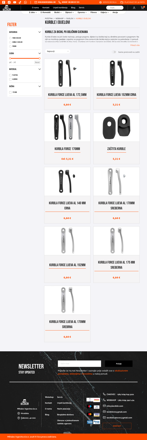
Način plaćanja (63, 409)
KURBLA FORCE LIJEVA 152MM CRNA (116, 95)
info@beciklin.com (115, 406)
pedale (62, 39)
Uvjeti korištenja (60, 8)
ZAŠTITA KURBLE (116, 149)
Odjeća (104, 12)
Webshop (59, 18)
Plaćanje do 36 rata (134, 2)
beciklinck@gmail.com (117, 412)
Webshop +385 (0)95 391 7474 (70, 2)
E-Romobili (46, 12)
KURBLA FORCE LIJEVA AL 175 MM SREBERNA (116, 265)
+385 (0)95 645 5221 (125, 394)
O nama (35, 8)
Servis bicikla (109, 2)
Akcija (115, 12)
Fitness (93, 12)
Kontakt (45, 8)
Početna (49, 18)
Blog (73, 8)
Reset (37, 62)
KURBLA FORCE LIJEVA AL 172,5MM (67, 95)
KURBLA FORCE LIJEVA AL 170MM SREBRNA (67, 324)
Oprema (81, 12)
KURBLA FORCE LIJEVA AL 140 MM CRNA (67, 206)
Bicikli (57, 12)
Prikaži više (135, 45)
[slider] (10, 58)
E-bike (32, 12)
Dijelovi (68, 12)
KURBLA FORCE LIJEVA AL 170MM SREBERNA (116, 206)
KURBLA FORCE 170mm (67, 149)
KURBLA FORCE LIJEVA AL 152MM (67, 265)
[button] (15, 38)
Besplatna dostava (65, 415)
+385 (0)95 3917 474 (125, 400)
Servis (81, 8)
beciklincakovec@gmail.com (47, 2)
